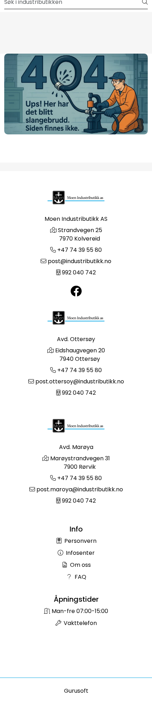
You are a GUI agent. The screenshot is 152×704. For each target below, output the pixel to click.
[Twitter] (76, 291)
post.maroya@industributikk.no (79, 489)
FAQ (79, 577)
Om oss (80, 565)
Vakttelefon (79, 623)
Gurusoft (76, 691)
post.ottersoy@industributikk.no (79, 381)
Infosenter (79, 553)
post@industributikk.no (79, 261)
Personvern (80, 541)
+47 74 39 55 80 (79, 250)
